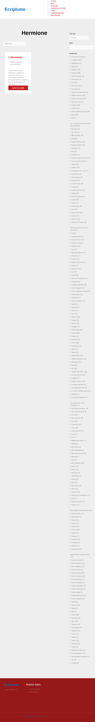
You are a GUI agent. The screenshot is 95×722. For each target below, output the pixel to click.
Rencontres (76, 549)
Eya (73, 272)
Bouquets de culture (58, 8)
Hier (74, 314)
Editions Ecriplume (78, 252)
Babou (74, 115)
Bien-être (75, 132)
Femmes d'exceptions (79, 278)
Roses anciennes (78, 563)
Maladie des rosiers (78, 440)
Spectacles (75, 618)
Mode (74, 460)
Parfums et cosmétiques (80, 495)
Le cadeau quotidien (78, 384)
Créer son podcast (78, 196)
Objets (74, 489)
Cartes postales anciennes (80, 158)
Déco (74, 209)
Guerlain (74, 304)
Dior (73, 233)
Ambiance (75, 70)
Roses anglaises (77, 566)
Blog (52, 3)
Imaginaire (75, 326)
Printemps (75, 542)
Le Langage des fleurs (79, 388)
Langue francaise (78, 381)
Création (75, 193)
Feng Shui (75, 281)
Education (75, 256)
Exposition (76, 269)
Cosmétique (76, 174)
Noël (74, 482)
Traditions (75, 644)
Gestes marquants (78, 301)
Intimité (75, 343)
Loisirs (74, 434)
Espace (74, 265)
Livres (53, 10)
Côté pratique (77, 177)
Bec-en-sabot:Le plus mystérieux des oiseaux (80, 125)
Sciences (75, 605)
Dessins (75, 216)
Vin (73, 660)
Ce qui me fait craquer (79, 161)
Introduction (76, 346)
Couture (75, 187)
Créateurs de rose (78, 190)
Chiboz (75, 164)
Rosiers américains (78, 589)
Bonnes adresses (78, 142)
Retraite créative (77, 560)
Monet (74, 466)
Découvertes (76, 212)
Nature (74, 479)
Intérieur (75, 336)
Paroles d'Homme (78, 502)
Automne (75, 108)
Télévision (75, 631)
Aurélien (75, 105)
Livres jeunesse (77, 431)
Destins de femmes (78, 222)
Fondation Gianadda (79, 285)
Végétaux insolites (78, 650)
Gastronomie (76, 294)
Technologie (76, 627)
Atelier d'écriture (78, 95)
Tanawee (75, 624)
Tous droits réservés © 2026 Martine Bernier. (34, 716)
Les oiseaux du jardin (78, 411)
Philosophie (76, 517)
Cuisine (75, 200)
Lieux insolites (77, 418)
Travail (74, 647)
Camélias (75, 155)
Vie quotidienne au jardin (80, 656)
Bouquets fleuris (77, 145)
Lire (74, 421)
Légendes (75, 394)
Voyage (75, 663)
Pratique (75, 536)
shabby (74, 608)
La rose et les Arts (78, 375)
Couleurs (75, 180)
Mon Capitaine (77, 463)
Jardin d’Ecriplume (57, 13)
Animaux (75, 73)
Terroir (74, 634)
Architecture (76, 79)
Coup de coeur (77, 184)
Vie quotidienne (78, 653)
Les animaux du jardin (79, 397)
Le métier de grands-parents (81, 391)
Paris (74, 498)
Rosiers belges (77, 592)
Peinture (75, 505)
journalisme (76, 362)
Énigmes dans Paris (78, 262)
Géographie (76, 297)
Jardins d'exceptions (78, 359)
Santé (74, 602)
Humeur (75, 320)
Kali (74, 365)
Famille (75, 275)
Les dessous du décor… (79, 408)
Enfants (75, 259)
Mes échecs (76, 447)
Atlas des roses (77, 102)
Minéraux (75, 457)
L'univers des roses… (79, 372)
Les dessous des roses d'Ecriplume (77, 404)
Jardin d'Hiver (76, 355)
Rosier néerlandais (78, 582)
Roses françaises (78, 576)
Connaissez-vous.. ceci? (80, 171)
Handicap (75, 307)
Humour (75, 323)
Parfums (75, 492)
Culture (75, 203)
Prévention (75, 539)
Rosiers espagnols (78, 599)
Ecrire (74, 249)
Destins (75, 219)
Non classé (76, 485)
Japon (74, 349)
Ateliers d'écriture (78, 99)
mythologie (76, 476)
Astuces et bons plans (79, 92)
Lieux (74, 415)
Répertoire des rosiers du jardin (79, 556)
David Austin (76, 206)
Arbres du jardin (77, 76)
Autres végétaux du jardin (80, 111)
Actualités (76, 60)
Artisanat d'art (76, 86)
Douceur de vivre (77, 240)
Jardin (75, 352)
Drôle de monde (77, 243)
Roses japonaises (77, 579)
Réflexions (75, 546)
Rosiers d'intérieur (78, 595)
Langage (75, 378)
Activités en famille (78, 57)
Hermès (74, 310)
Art (74, 82)
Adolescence (76, 63)
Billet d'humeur (77, 135)
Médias (74, 444)
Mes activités (55, 15)
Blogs (74, 139)
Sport (74, 621)
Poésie (74, 523)
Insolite (75, 333)
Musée (74, 469)
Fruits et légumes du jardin (80, 291)
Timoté (75, 640)
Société (75, 615)
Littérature (76, 424)
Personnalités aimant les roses (80, 510)
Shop (74, 611)
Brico (74, 151)
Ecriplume (15, 9)
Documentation (77, 236)
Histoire (75, 317)
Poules (75, 533)
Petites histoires (77, 513)
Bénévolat (75, 129)
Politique (75, 526)
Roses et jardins (77, 573)
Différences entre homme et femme (79, 229)
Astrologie (75, 89)
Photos (75, 520)
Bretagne (75, 148)
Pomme (75, 530)
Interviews (75, 339)
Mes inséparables (77, 450)
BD (73, 118)
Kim (74, 368)
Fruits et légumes (77, 288)
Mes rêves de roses (78, 453)
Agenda (74, 66)
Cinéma (75, 167)
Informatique (76, 330)
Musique (75, 473)
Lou (73, 437)
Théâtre (74, 637)
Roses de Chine (77, 570)
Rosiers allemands (78, 586)
